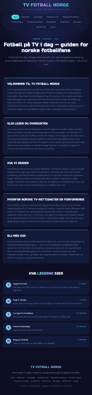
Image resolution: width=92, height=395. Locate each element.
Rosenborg (64, 22)
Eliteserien (25, 17)
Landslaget (38, 17)
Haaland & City (52, 17)
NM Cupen (77, 22)
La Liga (52, 27)
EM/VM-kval (41, 27)
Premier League (17, 22)
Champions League (34, 22)
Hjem (15, 17)
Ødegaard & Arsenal (71, 17)
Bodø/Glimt (51, 22)
